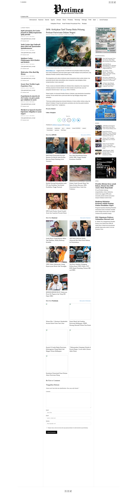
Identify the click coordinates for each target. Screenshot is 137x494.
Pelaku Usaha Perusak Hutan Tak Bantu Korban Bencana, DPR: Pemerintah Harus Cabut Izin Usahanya (79, 186)
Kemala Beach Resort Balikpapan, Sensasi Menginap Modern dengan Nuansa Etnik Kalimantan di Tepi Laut (109, 133)
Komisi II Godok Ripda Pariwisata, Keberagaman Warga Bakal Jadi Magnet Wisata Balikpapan (56, 349)
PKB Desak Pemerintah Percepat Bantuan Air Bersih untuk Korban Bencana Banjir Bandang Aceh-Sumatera (55, 158)
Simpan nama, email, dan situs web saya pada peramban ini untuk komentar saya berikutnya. (68, 427)
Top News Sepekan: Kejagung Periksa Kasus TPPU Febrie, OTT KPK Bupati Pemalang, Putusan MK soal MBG (80, 267)
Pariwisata (67, 124)
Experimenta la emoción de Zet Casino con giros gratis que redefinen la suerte (30, 98)
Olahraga (84, 19)
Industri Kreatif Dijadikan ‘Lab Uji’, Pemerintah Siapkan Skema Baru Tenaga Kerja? (109, 146)
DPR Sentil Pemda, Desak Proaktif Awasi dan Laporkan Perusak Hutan (56, 212)
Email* (47, 415)
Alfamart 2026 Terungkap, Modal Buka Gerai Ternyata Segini (109, 140)
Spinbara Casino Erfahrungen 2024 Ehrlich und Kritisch (30, 60)
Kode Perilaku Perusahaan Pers (71, 23)
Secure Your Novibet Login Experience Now (30, 85)
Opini (94, 19)
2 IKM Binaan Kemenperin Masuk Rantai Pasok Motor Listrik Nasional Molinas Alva (109, 127)
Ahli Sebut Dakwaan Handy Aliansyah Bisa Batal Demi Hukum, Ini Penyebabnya (79, 240)
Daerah (47, 19)
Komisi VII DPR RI (76, 128)
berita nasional (49, 128)
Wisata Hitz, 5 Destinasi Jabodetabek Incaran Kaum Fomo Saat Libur (56, 322)
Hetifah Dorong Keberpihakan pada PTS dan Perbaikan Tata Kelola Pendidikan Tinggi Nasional (56, 185)
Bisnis (64, 19)
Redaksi (84, 23)
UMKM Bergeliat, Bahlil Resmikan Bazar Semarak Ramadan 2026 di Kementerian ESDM (108, 152)
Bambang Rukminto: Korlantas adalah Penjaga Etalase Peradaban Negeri (104, 203)
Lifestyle (58, 19)
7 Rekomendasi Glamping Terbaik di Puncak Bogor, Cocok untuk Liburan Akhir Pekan (80, 349)
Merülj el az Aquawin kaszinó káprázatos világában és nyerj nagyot (31, 112)
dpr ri (63, 128)
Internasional (33, 19)
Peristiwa (70, 19)
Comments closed (25, 40)
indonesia (68, 128)
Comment (48, 391)
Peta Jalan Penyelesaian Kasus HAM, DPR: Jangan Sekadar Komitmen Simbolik (78, 157)
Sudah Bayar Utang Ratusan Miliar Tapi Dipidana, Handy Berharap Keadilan (56, 240)
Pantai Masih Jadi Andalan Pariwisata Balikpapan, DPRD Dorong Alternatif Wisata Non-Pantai (80, 323)
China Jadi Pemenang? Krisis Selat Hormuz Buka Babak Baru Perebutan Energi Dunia (109, 60)
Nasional (40, 19)
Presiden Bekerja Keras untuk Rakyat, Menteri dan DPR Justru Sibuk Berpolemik (105, 186)
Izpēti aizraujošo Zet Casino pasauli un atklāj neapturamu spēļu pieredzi (31, 32)
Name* (47, 410)
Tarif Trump (63, 130)
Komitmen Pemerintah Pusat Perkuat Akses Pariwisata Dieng (56, 374)
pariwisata (57, 130)
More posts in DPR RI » (86, 135)
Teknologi (77, 19)
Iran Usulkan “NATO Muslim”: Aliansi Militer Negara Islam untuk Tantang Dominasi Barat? (109, 73)
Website (47, 421)
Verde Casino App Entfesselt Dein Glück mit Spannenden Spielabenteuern (31, 46)
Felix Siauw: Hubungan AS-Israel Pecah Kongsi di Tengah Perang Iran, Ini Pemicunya (109, 79)
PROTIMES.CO (50, 70)
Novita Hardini (50, 130)
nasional (84, 128)
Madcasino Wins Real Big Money (30, 73)
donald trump (57, 128)
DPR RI (55, 124)
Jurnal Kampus (103, 19)
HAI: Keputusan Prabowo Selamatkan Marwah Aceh (104, 218)
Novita (64, 89)
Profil (89, 19)
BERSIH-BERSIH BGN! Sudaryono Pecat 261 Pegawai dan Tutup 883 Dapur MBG (56, 294)
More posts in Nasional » (85, 217)
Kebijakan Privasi (56, 23)
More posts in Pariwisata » (85, 300)
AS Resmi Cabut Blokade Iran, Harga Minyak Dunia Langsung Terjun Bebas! (108, 85)
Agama (53, 19)
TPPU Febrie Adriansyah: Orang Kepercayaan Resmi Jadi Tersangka (56, 265)
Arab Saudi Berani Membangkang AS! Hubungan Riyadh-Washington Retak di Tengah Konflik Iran (109, 66)
